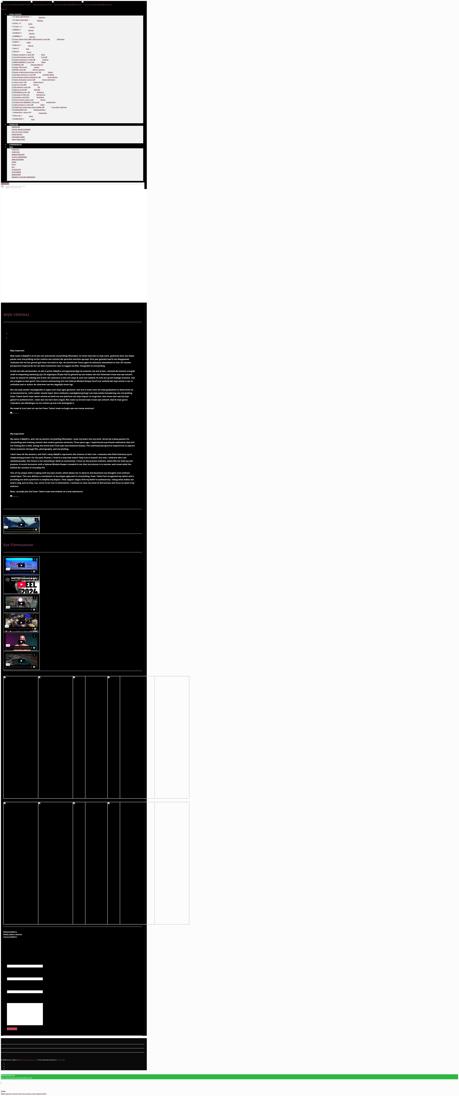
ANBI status (22, 1060)
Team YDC (61, 1060)
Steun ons (33, 1060)
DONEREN (5, 184)
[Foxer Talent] (56, 4)
